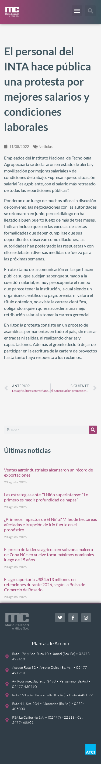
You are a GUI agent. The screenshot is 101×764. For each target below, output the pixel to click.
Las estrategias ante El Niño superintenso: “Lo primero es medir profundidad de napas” (46, 497)
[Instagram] (86, 617)
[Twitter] (60, 617)
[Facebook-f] (73, 617)
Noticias (46, 146)
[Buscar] (93, 430)
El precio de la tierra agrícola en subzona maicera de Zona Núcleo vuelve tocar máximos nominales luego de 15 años (49, 554)
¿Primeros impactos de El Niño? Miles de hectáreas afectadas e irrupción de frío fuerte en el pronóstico (50, 524)
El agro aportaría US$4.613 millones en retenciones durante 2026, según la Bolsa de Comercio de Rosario (44, 584)
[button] (77, 10)
